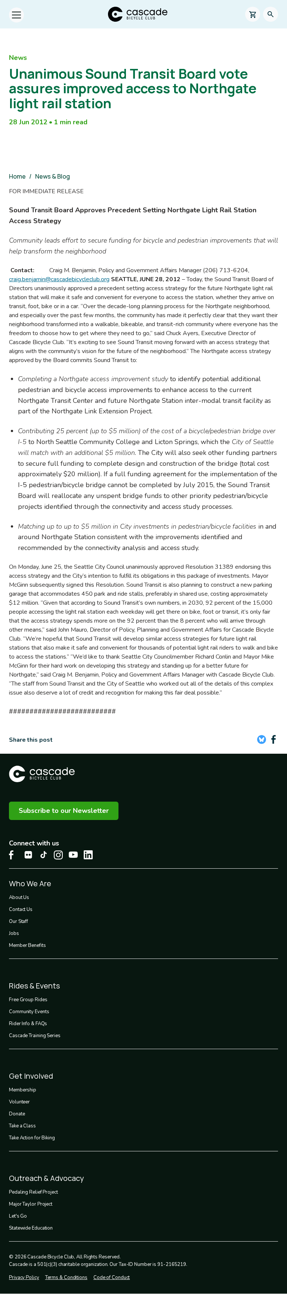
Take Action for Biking (32, 1137)
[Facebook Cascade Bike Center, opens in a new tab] (13, 855)
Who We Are (30, 883)
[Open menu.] (16, 14)
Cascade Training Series (35, 1035)
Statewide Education (31, 1228)
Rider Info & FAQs (28, 1023)
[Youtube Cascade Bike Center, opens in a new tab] (73, 854)
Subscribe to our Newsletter (64, 810)
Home (17, 176)
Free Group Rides (28, 999)
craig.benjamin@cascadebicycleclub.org (59, 279)
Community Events (29, 1011)
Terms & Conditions (66, 1277)
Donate (17, 1114)
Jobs (14, 933)
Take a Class (22, 1126)
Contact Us (21, 909)
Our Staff (18, 921)
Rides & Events (34, 986)
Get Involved (31, 1076)
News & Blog (52, 176)
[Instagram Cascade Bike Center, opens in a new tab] (58, 855)
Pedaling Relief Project (33, 1192)
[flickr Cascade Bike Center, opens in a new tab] (28, 855)
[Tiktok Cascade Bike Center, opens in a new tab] (43, 854)
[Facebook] (273, 739)
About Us (19, 897)
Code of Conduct (111, 1277)
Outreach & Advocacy (46, 1178)
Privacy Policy (24, 1277)
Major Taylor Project (30, 1204)
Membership (22, 1090)
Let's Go (18, 1216)
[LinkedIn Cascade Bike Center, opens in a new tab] (88, 854)
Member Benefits (27, 945)
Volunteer (19, 1102)
